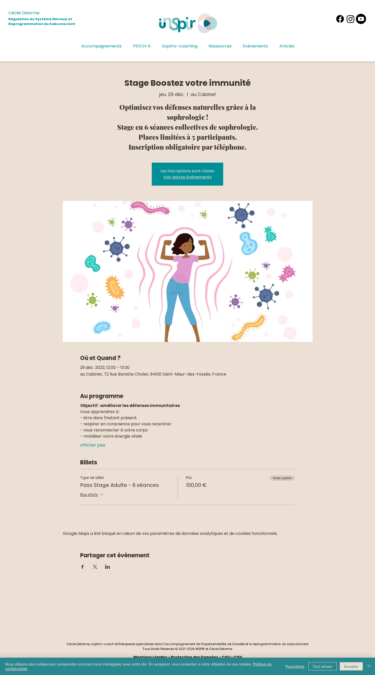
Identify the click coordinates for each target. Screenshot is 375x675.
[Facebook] (340, 19)
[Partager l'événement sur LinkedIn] (107, 567)
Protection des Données (194, 657)
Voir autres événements (187, 177)
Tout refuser (322, 666)
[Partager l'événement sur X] (95, 567)
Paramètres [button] (294, 666)
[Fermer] (369, 666)
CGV (238, 657)
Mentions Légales (150, 657)
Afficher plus (92, 445)
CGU (226, 657)
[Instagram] (350, 19)
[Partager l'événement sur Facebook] (82, 567)
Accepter (351, 666)
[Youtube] (361, 19)
